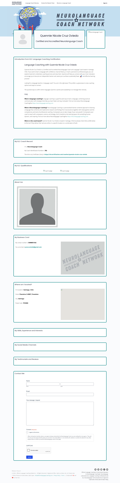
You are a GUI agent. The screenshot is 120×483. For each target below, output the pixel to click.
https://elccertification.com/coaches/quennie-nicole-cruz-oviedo (66, 154)
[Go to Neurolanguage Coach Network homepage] (17, 2)
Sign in (105, 3)
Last (61, 386)
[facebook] (95, 469)
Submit (29, 457)
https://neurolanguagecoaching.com (43, 103)
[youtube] (107, 469)
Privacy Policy (57, 475)
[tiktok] (104, 469)
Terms (62, 475)
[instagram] (98, 469)
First (27, 386)
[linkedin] (101, 469)
